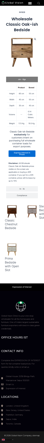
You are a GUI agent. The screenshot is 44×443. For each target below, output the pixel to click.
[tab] (22, 79)
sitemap (36, 435)
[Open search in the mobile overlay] (39, 3)
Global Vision (14, 2)
